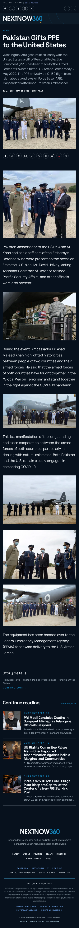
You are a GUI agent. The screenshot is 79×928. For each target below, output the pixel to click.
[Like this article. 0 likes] (59, 155)
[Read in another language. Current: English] (46, 156)
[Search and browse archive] (73, 8)
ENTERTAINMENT (34, 859)
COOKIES (40, 921)
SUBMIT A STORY (47, 873)
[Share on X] (12, 155)
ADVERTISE (64, 873)
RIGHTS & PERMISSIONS (52, 910)
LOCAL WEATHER (32, 3)
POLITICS (38, 854)
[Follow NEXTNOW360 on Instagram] (25, 8)
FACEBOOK (22, 868)
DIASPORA (61, 854)
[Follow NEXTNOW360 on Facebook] (18, 8)
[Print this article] (66, 155)
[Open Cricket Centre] (12, 8)
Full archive (68, 703)
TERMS (32, 921)
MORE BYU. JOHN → (14, 687)
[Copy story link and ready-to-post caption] (32, 155)
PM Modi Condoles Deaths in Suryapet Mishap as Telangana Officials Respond (48, 721)
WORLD (26, 854)
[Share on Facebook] (5, 155)
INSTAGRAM (38, 868)
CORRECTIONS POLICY (26, 906)
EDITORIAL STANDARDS (26, 910)
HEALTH (49, 854)
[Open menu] (67, 8)
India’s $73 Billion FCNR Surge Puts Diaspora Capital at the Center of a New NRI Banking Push (47, 786)
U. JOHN (10, 91)
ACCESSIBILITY (52, 921)
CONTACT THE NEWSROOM (22, 873)
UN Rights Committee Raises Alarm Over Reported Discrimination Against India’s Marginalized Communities (47, 753)
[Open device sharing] (39, 155)
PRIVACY (23, 921)
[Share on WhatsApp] (19, 155)
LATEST (16, 854)
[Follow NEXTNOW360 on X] (31, 8)
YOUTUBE (57, 868)
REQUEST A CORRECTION (51, 906)
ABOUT (49, 859)
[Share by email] (25, 155)
